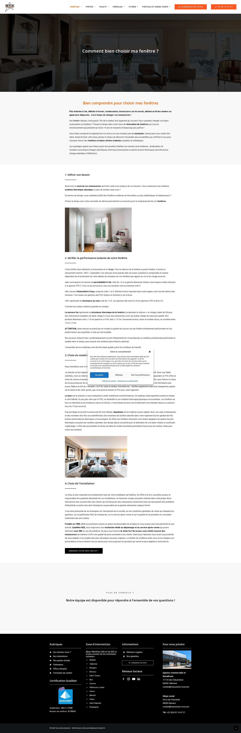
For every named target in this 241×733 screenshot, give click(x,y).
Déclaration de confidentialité (127, 381)
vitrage (111, 269)
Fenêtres (75, 7)
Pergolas (118, 7)
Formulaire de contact (62, 673)
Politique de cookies (109, 381)
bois (70, 396)
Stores (132, 7)
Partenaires (58, 664)
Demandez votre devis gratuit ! (84, 551)
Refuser (119, 375)
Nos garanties (133, 656)
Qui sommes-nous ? (62, 652)
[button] (149, 351)
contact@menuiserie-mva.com (176, 687)
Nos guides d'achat (61, 660)
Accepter (99, 375)
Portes (89, 7)
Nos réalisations (60, 656)
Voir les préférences (140, 375)
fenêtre (76, 121)
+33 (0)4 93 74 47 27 (176, 712)
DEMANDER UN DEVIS (139, 663)
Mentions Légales (134, 652)
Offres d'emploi (60, 669)
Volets (103, 7)
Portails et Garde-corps (155, 7)
